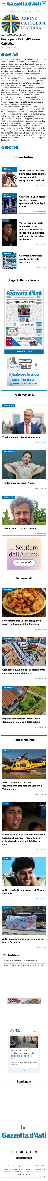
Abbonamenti (29, 1169)
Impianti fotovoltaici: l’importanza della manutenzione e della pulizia (21, 720)
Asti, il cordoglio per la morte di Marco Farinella (23, 891)
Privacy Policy (29, 1172)
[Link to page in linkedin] (9, 54)
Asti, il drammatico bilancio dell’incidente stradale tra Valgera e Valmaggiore (22, 785)
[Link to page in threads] (16, 54)
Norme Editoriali (18, 1172)
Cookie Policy (39, 1172)
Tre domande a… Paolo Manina (19, 528)
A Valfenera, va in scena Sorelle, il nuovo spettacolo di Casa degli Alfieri (32, 201)
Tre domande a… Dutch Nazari (18, 482)
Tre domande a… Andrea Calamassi (21, 437)
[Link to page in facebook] (2, 54)
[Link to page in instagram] (12, 1152)
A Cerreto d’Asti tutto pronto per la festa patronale (30, 258)
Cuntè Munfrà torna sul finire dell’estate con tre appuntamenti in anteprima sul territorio (32, 175)
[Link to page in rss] (26, 1152)
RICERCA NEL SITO (45, 2)
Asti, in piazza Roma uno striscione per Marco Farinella (23, 940)
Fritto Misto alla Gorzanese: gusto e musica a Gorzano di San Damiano (21, 622)
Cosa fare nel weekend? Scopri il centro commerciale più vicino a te (24, 671)
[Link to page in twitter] (6, 54)
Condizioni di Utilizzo (24, 1174)
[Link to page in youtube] (21, 1152)
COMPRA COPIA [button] (24, 351)
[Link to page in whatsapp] (13, 54)
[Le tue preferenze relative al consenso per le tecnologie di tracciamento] (44, 1177)
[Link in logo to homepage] (24, 1134)
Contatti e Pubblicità (17, 1169)
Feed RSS (6, 1169)
